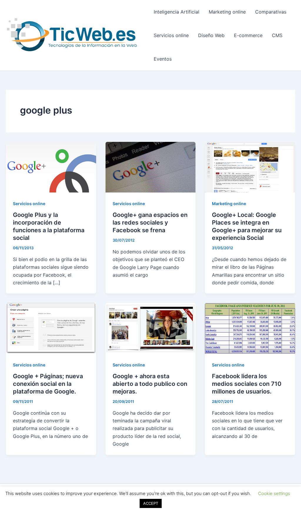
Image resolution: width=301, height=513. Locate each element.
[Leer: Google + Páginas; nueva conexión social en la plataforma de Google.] (51, 328)
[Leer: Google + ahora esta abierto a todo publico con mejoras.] (151, 328)
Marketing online (227, 12)
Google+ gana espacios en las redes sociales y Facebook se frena (150, 222)
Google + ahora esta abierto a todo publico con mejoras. (150, 384)
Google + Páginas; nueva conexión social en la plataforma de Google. (48, 384)
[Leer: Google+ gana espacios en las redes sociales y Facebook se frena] (151, 167)
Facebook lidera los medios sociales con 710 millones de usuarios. (246, 384)
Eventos (163, 59)
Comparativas (270, 12)
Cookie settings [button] (274, 493)
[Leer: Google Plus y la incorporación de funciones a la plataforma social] (51, 167)
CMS (277, 35)
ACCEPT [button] (150, 503)
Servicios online (171, 35)
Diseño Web (211, 35)
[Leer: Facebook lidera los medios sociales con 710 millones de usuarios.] (250, 328)
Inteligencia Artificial (176, 12)
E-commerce (248, 35)
